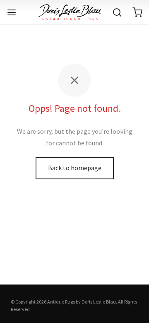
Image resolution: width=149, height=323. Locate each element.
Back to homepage (74, 168)
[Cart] (137, 12)
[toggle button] (12, 12)
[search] (117, 12)
